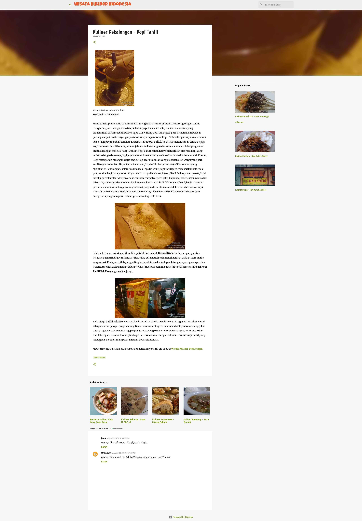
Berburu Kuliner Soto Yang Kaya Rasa (101, 420)
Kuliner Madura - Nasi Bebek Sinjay (251, 156)
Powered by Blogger (182, 517)
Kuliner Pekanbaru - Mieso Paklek (163, 420)
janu (103, 438)
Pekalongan (99, 357)
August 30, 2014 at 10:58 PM (123, 453)
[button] (94, 42)
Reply (104, 447)
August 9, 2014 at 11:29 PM (118, 438)
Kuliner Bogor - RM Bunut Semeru (251, 190)
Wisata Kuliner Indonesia (102, 4)
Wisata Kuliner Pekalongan (186, 348)
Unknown (106, 453)
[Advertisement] (226, 122)
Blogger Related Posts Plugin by (101, 428)
